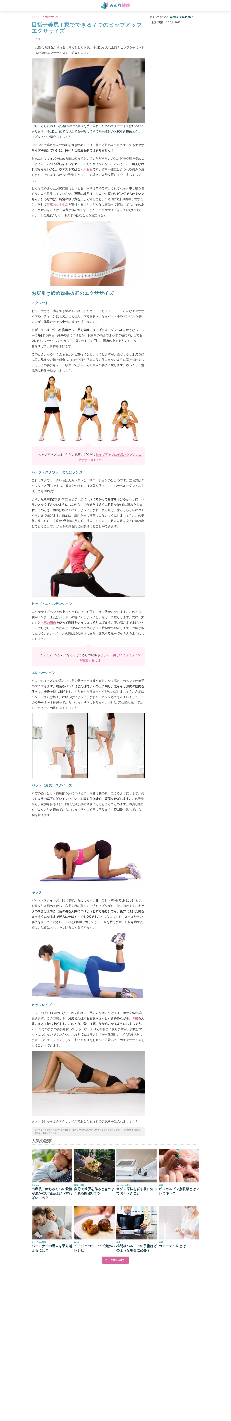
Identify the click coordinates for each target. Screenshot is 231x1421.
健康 (161, 1185)
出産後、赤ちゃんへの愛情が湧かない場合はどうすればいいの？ (52, 1193)
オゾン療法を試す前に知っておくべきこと (136, 1191)
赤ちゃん (36, 1185)
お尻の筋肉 (48, 622)
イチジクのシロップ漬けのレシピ (94, 1248)
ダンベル (129, 316)
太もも (88, 169)
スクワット (112, 311)
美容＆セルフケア (53, 16)
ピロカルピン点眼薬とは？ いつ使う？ (179, 1191)
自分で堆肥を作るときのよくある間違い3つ (94, 1191)
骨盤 (135, 1018)
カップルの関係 (39, 1242)
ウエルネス (37, 16)
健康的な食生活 (57, 204)
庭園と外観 (79, 1185)
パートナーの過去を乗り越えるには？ (52, 1248)
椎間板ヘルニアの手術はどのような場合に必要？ (136, 1248)
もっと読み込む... (115, 1260)
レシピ (77, 1242)
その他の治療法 (123, 1185)
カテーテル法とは (172, 1246)
